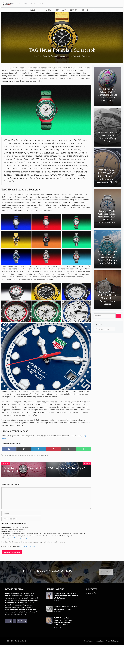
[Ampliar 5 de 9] (58, 234)
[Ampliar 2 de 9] (58, 217)
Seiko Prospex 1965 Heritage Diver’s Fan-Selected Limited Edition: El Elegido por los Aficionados (107, 257)
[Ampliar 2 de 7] (58, 286)
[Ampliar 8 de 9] (58, 251)
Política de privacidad (27, 546)
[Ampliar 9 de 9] (88, 251)
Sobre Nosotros (89, 641)
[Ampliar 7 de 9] (28, 251)
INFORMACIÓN (91, 593)
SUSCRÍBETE (106, 572)
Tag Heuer (86, 56)
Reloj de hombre (19, 455)
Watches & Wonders (41, 455)
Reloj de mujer (29, 455)
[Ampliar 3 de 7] (88, 286)
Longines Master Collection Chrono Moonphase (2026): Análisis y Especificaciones (107, 217)
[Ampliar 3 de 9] (88, 217)
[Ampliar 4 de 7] (28, 303)
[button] (93, 10)
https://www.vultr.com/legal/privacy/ (16, 538)
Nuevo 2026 (34, 10)
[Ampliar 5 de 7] (58, 303)
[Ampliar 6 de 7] (88, 303)
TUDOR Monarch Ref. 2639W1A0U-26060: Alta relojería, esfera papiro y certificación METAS (107, 176)
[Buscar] (118, 315)
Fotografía (61, 10)
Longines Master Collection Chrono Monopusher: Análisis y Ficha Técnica (107, 298)
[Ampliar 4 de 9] (28, 234)
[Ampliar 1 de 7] (28, 286)
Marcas (49, 10)
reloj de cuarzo (8, 455)
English (85, 10)
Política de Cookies (112, 641)
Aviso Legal (100, 641)
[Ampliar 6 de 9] (88, 234)
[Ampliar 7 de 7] (88, 326)
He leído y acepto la (20, 546)
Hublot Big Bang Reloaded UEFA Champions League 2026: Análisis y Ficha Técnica (107, 95)
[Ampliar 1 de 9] (28, 217)
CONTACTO (74, 10)
